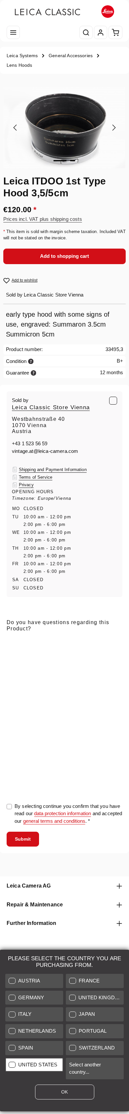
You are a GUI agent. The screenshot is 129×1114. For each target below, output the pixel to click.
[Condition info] (31, 361)
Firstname (60, 673)
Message (17, 704)
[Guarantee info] (33, 373)
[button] (34, 981)
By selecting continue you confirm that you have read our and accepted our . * (68, 813)
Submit (23, 839)
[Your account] (100, 32)
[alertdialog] (64, 1032)
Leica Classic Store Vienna (51, 407)
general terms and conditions (54, 821)
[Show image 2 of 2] (72, 160)
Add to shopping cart (64, 256)
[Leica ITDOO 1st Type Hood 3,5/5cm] (64, 127)
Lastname (100, 673)
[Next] (113, 128)
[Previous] (15, 128)
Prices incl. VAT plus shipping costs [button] (42, 219)
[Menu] (13, 32)
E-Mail (15, 642)
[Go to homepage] (64, 11)
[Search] (86, 32)
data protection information (62, 813)
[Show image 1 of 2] (60, 160)
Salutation (17, 673)
